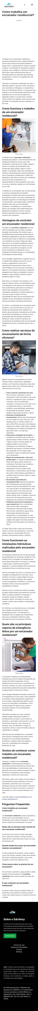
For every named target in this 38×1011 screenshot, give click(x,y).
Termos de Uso (19, 945)
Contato (19, 949)
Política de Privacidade (19, 947)
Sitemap (19, 952)
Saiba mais (9, 936)
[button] (25, 4)
